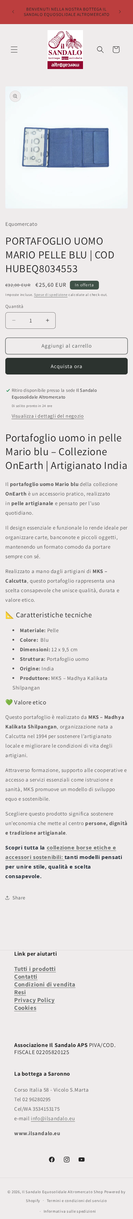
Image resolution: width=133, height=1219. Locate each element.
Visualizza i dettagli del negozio (48, 416)
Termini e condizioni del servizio (77, 1200)
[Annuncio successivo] (120, 11)
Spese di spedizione (50, 294)
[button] (14, 49)
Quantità (14, 306)
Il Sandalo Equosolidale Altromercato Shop (62, 1191)
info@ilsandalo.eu (53, 1118)
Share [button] (19, 897)
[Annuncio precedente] (13, 11)
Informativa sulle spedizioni (70, 1211)
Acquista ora (67, 366)
